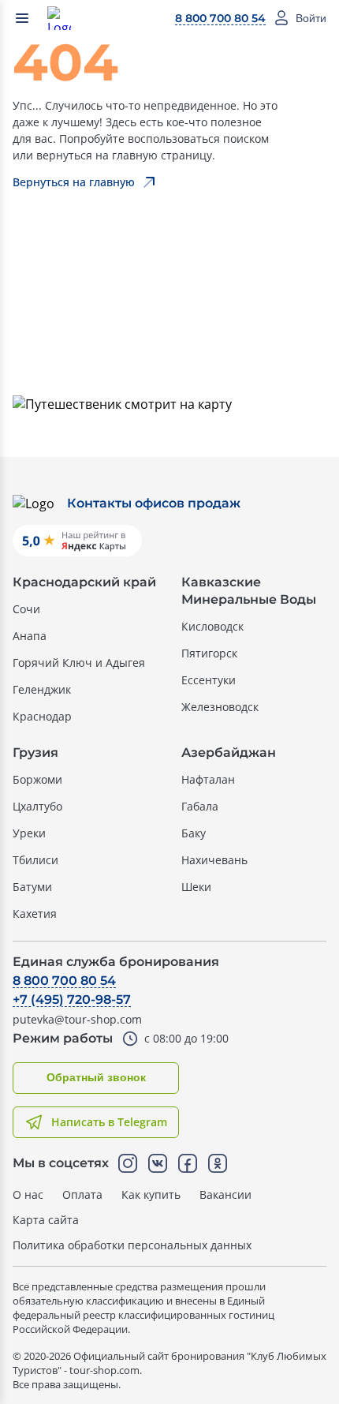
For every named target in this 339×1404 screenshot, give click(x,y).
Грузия (35, 752)
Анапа (30, 635)
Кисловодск (212, 626)
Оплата (82, 1194)
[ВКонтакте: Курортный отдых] (157, 1163)
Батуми (32, 886)
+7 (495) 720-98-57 (72, 999)
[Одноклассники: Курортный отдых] (217, 1163)
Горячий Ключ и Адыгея (79, 662)
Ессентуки (208, 679)
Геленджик (42, 689)
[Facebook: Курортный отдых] (187, 1163)
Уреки (29, 833)
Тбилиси (35, 859)
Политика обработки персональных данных (132, 1244)
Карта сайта (46, 1219)
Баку (193, 833)
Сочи (26, 608)
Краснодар (42, 716)
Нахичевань (214, 859)
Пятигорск (209, 653)
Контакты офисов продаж (153, 503)
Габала (199, 806)
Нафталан (208, 779)
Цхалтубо (37, 806)
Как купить (151, 1194)
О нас (28, 1194)
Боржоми (37, 779)
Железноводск (220, 706)
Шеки (196, 886)
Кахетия (35, 913)
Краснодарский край (84, 582)
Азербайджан (228, 752)
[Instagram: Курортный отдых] (127, 1163)
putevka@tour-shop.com (77, 1019)
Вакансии (225, 1194)
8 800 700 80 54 (220, 18)
